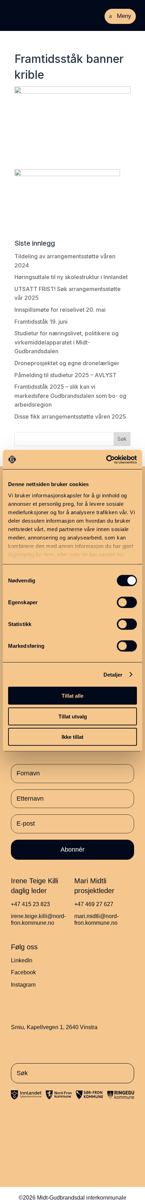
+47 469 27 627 (93, 904)
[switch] (127, 602)
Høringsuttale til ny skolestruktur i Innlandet (71, 276)
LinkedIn (21, 960)
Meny (124, 16)
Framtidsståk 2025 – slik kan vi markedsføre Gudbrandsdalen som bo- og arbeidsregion (70, 395)
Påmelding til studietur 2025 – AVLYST (65, 375)
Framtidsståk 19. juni (41, 321)
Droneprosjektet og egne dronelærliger (66, 363)
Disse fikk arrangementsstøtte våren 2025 (70, 416)
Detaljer (113, 674)
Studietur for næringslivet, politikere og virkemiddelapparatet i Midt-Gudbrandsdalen (66, 342)
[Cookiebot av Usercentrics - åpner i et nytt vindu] (106, 459)
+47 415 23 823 (30, 904)
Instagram (23, 985)
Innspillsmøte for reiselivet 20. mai (60, 309)
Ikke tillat (72, 737)
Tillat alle (72, 696)
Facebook (23, 972)
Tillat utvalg (72, 716)
